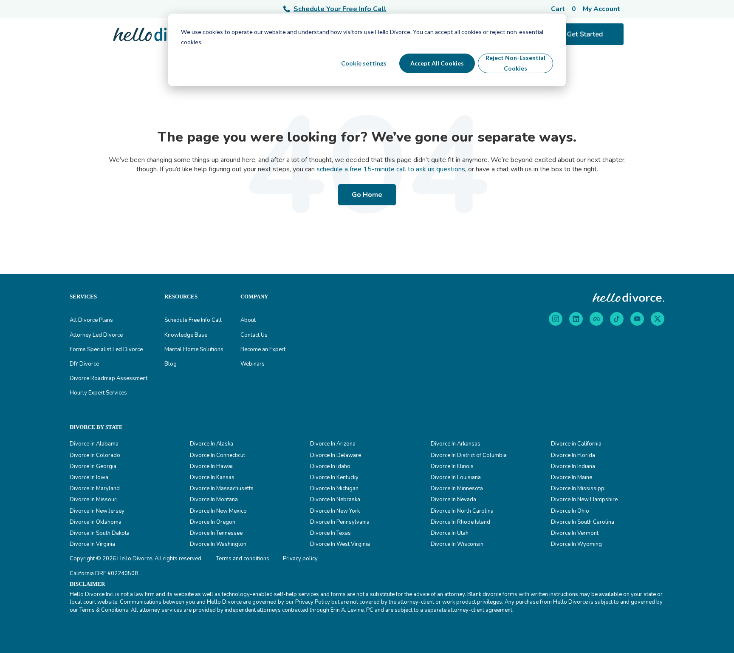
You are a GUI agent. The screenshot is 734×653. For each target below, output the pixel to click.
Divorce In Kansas (212, 477)
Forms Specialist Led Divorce (106, 349)
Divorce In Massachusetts (222, 488)
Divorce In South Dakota (100, 533)
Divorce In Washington (218, 544)
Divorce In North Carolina (462, 511)
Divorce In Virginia (92, 544)
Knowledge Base (185, 335)
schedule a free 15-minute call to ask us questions (390, 169)
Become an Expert (262, 349)
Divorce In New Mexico (218, 511)
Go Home (367, 194)
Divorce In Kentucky (334, 477)
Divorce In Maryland (95, 488)
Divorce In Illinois (452, 466)
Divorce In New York (335, 511)
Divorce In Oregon (212, 522)
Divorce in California (576, 444)
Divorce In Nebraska (335, 499)
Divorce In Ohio (570, 511)
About (248, 320)
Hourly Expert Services (98, 393)
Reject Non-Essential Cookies (515, 63)
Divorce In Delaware (335, 455)
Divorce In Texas (330, 533)
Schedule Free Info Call (193, 320)
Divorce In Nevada (453, 499)
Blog (170, 364)
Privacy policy (300, 558)
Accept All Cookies (437, 63)
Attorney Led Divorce (96, 335)
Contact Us (254, 335)
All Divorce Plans (91, 320)
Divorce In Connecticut (217, 455)
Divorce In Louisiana (456, 477)
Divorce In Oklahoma (95, 522)
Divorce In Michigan (334, 488)
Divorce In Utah (450, 533)
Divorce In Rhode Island (460, 522)
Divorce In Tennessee (216, 533)
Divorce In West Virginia (340, 544)
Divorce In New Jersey (97, 511)
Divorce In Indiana (573, 466)
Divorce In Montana (214, 499)
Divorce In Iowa (89, 477)
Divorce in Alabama (94, 444)
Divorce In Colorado (95, 455)
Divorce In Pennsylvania (340, 522)
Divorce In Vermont (574, 533)
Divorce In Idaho (330, 466)
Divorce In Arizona (333, 444)
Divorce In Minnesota (457, 488)
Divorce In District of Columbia (469, 455)
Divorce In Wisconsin (457, 544)
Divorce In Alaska (211, 444)
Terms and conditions (242, 558)
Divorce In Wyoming (576, 544)
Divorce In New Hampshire (584, 499)
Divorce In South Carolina (582, 522)
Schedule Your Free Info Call (340, 9)
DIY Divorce (84, 364)
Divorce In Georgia (93, 466)
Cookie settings (364, 63)
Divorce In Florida (573, 455)
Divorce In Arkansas (455, 444)
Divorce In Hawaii (212, 466)
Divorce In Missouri (94, 499)
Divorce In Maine (571, 477)
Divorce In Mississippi (578, 488)
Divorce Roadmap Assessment (108, 378)
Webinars (252, 364)
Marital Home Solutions (193, 349)
